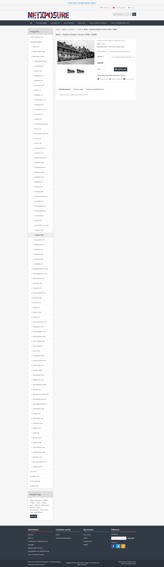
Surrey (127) (37, 438)
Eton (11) (38, 129)
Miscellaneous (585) (39, 385)
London (32, 507)
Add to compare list (117, 79)
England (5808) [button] (41, 23)
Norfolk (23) (37, 389)
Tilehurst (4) (39, 230)
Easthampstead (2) (41, 124)
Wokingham (38, 512)
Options (100, 56)
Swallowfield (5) (40, 211)
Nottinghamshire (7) (40, 404)
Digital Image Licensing (97, 23)
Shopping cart (87, 541)
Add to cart (122, 69)
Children (37, 505)
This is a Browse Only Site (120, 23)
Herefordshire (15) (39, 331)
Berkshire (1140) (38, 56)
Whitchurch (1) (40, 245)
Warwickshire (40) (39, 452)
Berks (32, 500)
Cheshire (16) (37, 283)
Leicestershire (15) (39, 360)
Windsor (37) (39, 249)
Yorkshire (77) (37, 467)
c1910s (38, 503)
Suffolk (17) (37, 428)
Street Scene (34, 510)
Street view (44, 510)
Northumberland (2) (39, 399)
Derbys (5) (36, 307)
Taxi (31, 512)
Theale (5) (38, 220)
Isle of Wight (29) (39, 341)
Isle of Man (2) (38, 346)
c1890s (45, 500)
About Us (31, 538)
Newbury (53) (39, 162)
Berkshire (38, 500)
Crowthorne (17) (40, 109)
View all (33, 516)
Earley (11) (38, 119)
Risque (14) (36, 414)
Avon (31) (36, 47)
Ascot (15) (38, 71)
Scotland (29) (35, 481)
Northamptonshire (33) (41, 394)
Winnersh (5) (39, 259)
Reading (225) (39, 172)
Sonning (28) (39, 191)
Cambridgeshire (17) (40, 274)
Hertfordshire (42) (39, 336)
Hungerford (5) (40, 148)
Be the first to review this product (119, 51)
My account (87, 535)
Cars (31, 505)
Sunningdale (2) (40, 206)
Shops (38, 507)
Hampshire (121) (38, 327)
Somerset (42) (37, 423)
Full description (64, 89)
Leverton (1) (39, 153)
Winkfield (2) (39, 254)
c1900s (32, 503)
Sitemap (30, 535)
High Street (45, 505)
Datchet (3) (39, 114)
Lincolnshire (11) (38, 365)
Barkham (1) (39, 76)
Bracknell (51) (39, 85)
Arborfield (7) (39, 66)
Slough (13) (38, 187)
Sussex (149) (37, 442)
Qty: (98, 69)
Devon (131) (37, 302)
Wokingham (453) (41, 61)
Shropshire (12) (38, 418)
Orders (85, 538)
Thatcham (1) (39, 216)
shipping (58, 562)
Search (58, 535)
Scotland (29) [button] (69, 23)
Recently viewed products (63, 538)
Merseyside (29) (38, 375)
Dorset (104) (37, 312)
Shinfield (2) (39, 182)
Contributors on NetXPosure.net (38, 541)
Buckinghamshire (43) (40, 269)
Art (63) (33, 471)
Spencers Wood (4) (41, 196)
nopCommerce (40, 564)
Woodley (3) (39, 264)
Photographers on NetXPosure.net (38, 551)
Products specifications (95, 89)
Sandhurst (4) (39, 177)
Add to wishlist (104, 79)
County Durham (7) (39, 293)
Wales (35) (34, 486)
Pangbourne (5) (40, 167)
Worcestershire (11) (39, 462)
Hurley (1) (38, 138)
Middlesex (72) (38, 380)
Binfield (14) (39, 80)
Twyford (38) (39, 235)
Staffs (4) (36, 433)
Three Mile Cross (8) (41, 225)
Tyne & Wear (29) (39, 447)
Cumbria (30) (37, 298)
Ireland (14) (35, 476)
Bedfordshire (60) (39, 51)
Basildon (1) (39, 95)
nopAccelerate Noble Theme (127, 562)
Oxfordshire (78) (38, 409)
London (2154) (37, 370)
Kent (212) (36, 351)
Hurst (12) (38, 143)
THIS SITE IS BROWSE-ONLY (82, 3)
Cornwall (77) (37, 288)
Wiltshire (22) (37, 457)
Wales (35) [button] (81, 23)
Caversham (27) (40, 100)
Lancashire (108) (38, 356)
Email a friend (130, 79)
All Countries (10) (37, 37)
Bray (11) (38, 90)
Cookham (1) (39, 105)
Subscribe (131, 538)
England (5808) (36, 42)
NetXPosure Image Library (116, 47)
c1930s (44, 503)
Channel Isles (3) (38, 278)
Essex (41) (36, 317)
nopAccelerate (131, 564)
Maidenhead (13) (40, 158)
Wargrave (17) (39, 240)
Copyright (31, 545)
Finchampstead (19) (41, 134)
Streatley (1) (39, 201)
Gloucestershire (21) (40, 322)
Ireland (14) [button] (55, 23)
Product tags (78, 89)
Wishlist (85, 545)
